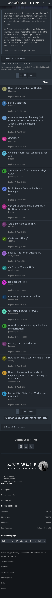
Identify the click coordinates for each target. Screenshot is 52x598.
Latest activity (6, 500)
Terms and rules (7, 572)
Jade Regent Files (17, 281)
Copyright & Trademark (13, 481)
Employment (9, 476)
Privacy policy (6, 577)
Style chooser (8, 561)
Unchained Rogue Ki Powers (23, 310)
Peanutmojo (13, 299)
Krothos (11, 226)
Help (3, 583)
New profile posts (8, 495)
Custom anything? (18, 238)
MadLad (11, 399)
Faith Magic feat (17, 102)
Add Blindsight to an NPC (22, 223)
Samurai (11, 105)
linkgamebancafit (44, 528)
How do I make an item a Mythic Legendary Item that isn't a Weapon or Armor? (27, 375)
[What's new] (43, 3)
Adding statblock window (22, 343)
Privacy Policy (9, 479)
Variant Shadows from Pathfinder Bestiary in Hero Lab (26, 207)
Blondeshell (13, 313)
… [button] (21, 75)
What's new (6, 483)
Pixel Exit (13, 556)
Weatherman (13, 270)
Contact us (5, 567)
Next (31, 75)
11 (25, 75)
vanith (10, 284)
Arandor (11, 194)
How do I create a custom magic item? (29, 357)
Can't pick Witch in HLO (21, 267)
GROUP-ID (13, 138)
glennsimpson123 (15, 176)
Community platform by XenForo (24, 553)
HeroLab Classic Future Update (25, 88)
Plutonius (12, 91)
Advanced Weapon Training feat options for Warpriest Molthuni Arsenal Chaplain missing (25, 120)
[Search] (48, 3)
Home (3, 588)
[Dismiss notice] (47, 13)
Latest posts (6, 489)
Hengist (11, 212)
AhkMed (11, 241)
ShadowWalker (14, 381)
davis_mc (12, 141)
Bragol (11, 159)
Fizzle (10, 126)
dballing (11, 360)
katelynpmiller (13, 255)
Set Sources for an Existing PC (24, 252)
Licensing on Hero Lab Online (24, 296)
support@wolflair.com (13, 45)
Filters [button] (45, 82)
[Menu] (3, 3)
